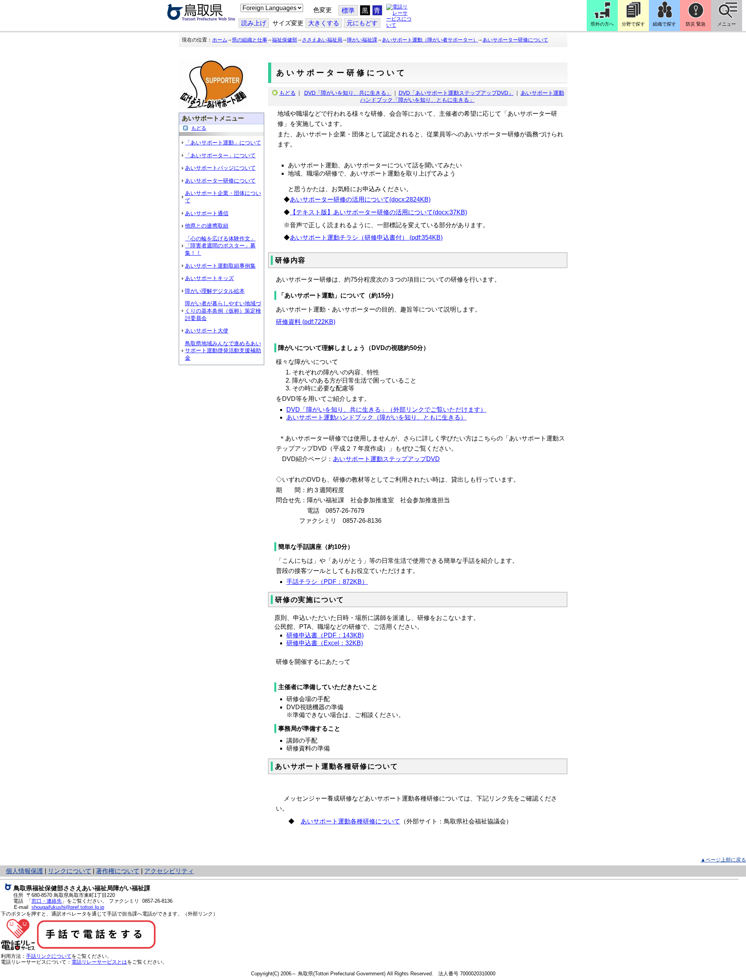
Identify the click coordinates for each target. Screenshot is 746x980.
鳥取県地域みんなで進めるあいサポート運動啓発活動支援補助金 (223, 350)
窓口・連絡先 (46, 901)
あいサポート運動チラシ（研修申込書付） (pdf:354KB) (366, 237)
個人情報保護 (24, 871)
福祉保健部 (284, 40)
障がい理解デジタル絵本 (215, 291)
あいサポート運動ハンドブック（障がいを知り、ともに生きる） (376, 417)
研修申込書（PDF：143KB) (325, 635)
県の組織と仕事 (249, 40)
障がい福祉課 (362, 40)
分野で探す (633, 24)
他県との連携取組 (206, 226)
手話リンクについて (48, 956)
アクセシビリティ (169, 871)
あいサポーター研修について (515, 40)
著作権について (117, 871)
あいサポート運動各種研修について (350, 821)
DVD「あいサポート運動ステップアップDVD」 (456, 93)
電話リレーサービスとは (99, 962)
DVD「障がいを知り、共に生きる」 (348, 93)
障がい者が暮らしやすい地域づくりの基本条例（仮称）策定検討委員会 (223, 310)
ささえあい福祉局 (322, 40)
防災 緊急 (696, 24)
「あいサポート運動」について (223, 142)
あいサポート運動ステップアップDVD (386, 459)
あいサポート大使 (206, 330)
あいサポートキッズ (209, 278)
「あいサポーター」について (220, 155)
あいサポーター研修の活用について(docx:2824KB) (360, 199)
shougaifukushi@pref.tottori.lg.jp (67, 907)
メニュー (726, 24)
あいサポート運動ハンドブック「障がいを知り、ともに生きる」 (462, 96)
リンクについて (69, 871)
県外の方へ (602, 24)
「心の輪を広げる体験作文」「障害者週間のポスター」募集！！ (220, 245)
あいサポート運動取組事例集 (220, 266)
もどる (198, 128)
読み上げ (253, 23)
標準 (348, 10)
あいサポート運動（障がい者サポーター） (430, 40)
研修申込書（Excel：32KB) (324, 643)
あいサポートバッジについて (220, 168)
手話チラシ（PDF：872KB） (327, 581)
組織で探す (664, 24)
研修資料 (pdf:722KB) (305, 322)
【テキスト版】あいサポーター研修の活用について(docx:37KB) (378, 212)
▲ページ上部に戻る (723, 860)
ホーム (219, 40)
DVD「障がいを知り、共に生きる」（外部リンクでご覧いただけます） (386, 409)
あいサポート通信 (206, 213)
